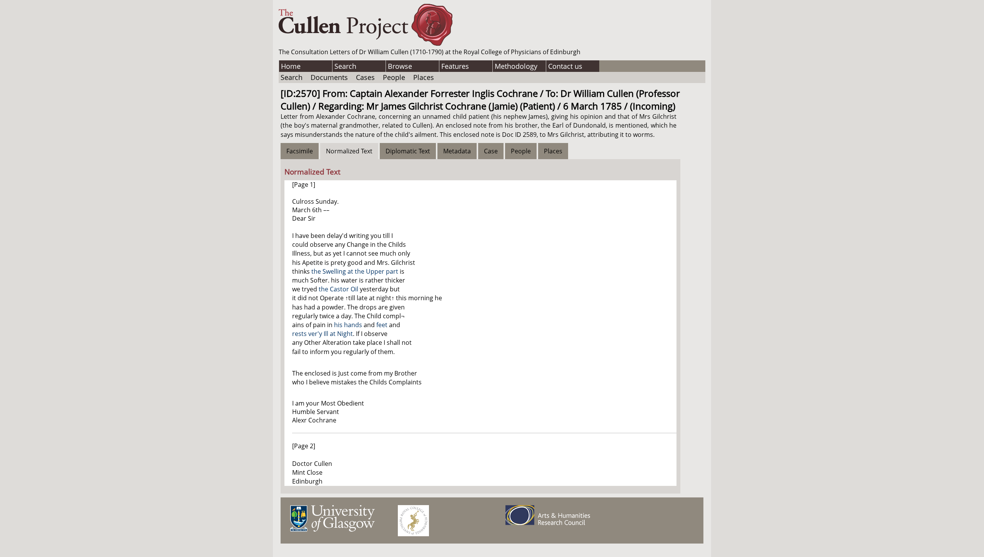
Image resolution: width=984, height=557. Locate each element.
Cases (365, 77)
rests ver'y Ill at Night (322, 333)
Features (455, 66)
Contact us (565, 66)
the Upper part (376, 271)
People (394, 77)
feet (381, 325)
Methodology (516, 66)
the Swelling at (333, 271)
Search (345, 66)
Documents (329, 77)
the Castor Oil (338, 289)
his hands (348, 325)
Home (291, 66)
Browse (400, 66)
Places (423, 77)
